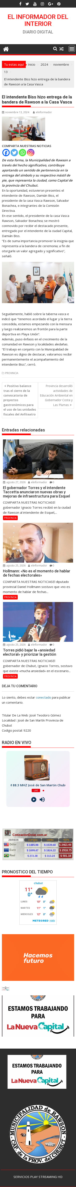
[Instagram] (30, 152)
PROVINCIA (11, 373)
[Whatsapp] (22, 152)
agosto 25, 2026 (16, 565)
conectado (43, 697)
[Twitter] (14, 152)
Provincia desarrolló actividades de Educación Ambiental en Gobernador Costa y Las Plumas (56, 395)
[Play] (34, 799)
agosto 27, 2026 (16, 482)
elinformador (44, 112)
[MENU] (72, 49)
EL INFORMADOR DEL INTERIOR (38, 20)
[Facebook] (6, 152)
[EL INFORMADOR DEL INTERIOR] (6, 48)
